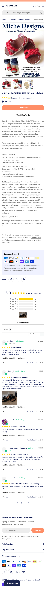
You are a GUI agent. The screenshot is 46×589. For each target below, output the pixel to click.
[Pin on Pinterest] (23, 279)
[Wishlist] (38, 5)
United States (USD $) (13, 556)
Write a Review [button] (24, 322)
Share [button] (6, 363)
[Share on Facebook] (11, 279)
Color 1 (32, 146)
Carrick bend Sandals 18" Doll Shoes (13, 358)
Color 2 (39, 146)
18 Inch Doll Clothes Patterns (19, 20)
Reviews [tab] (5, 329)
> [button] (28, 502)
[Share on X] (17, 279)
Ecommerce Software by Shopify (28, 580)
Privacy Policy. (7, 539)
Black (27, 146)
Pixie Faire (11, 580)
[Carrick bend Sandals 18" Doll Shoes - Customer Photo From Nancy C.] (23, 315)
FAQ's (7, 240)
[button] (39, 363)
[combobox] (23, 12)
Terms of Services (30, 536)
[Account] (34, 6)
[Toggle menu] (3, 6)
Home (4, 20)
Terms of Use (36, 237)
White (22, 146)
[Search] (41, 12)
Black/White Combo (13, 148)
